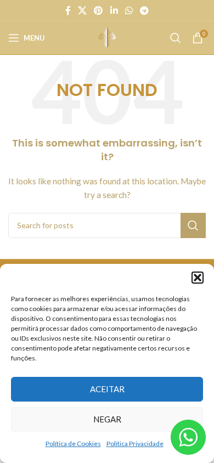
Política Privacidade (135, 443)
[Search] (176, 38)
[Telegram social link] (145, 10)
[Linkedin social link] (113, 10)
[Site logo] (107, 37)
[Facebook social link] (67, 10)
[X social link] (82, 10)
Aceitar (107, 389)
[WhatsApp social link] (128, 10)
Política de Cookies (73, 443)
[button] (197, 277)
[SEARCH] (193, 225)
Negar (107, 419)
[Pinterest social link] (98, 10)
